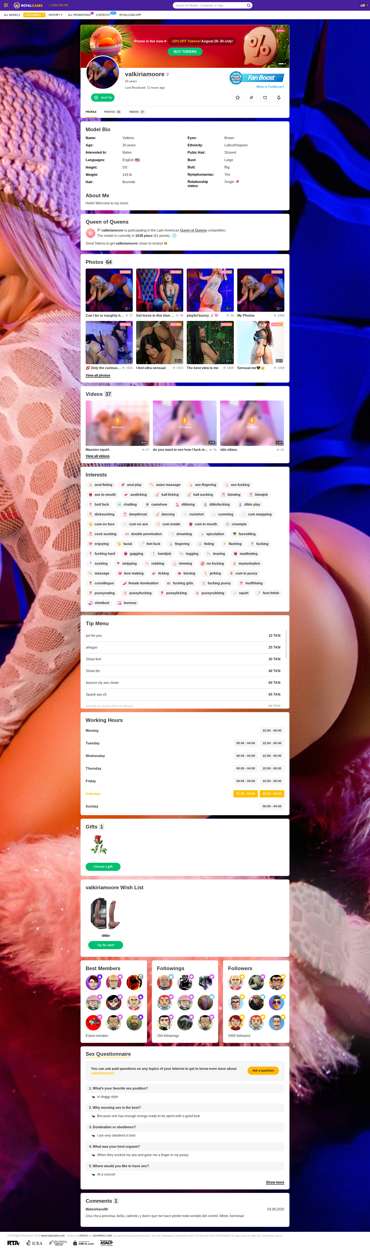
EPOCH (84, 1235)
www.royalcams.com (53, 1235)
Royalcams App (130, 14)
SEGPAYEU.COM (102, 1235)
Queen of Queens (193, 230)
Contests (103, 14)
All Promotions (79, 14)
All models (12, 14)
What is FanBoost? (270, 86)
